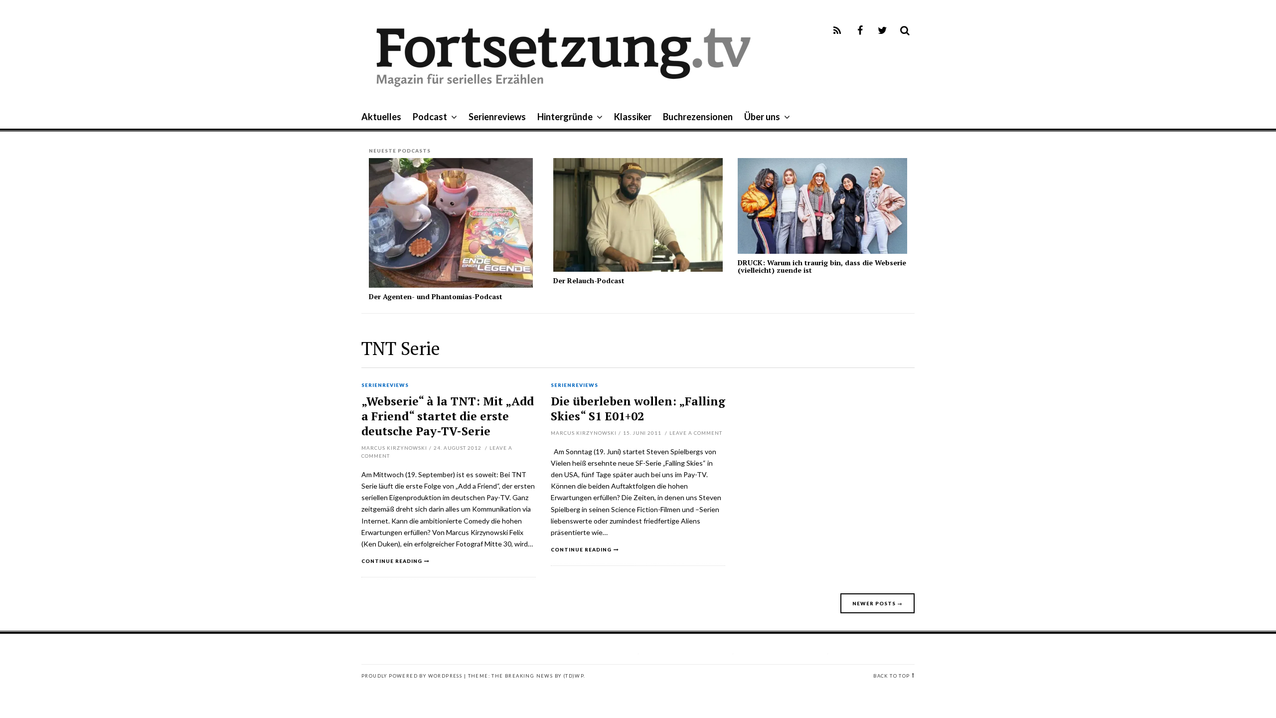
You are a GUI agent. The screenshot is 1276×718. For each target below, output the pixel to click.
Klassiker (632, 116)
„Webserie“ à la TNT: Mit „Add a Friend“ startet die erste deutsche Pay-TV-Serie (447, 416)
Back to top (891, 676)
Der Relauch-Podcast (589, 280)
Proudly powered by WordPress (411, 676)
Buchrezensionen (698, 116)
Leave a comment (695, 433)
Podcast (430, 116)
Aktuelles (381, 116)
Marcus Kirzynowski (394, 448)
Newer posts (877, 603)
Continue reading (391, 561)
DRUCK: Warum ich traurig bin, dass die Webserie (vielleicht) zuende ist (822, 266)
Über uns (762, 116)
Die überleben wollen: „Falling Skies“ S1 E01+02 (638, 408)
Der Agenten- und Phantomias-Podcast (435, 296)
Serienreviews (497, 116)
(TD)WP (573, 676)
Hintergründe (565, 116)
